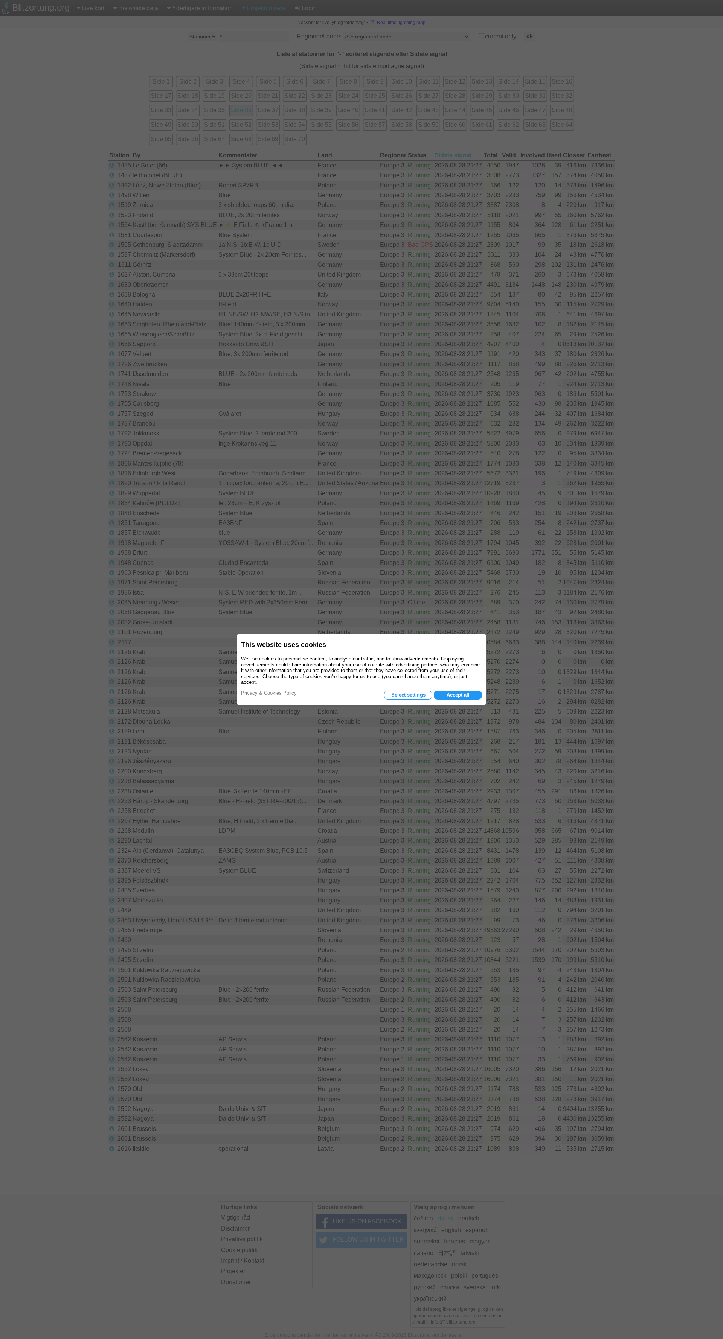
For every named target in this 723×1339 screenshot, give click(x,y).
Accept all (458, 695)
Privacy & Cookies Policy (269, 693)
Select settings (408, 695)
